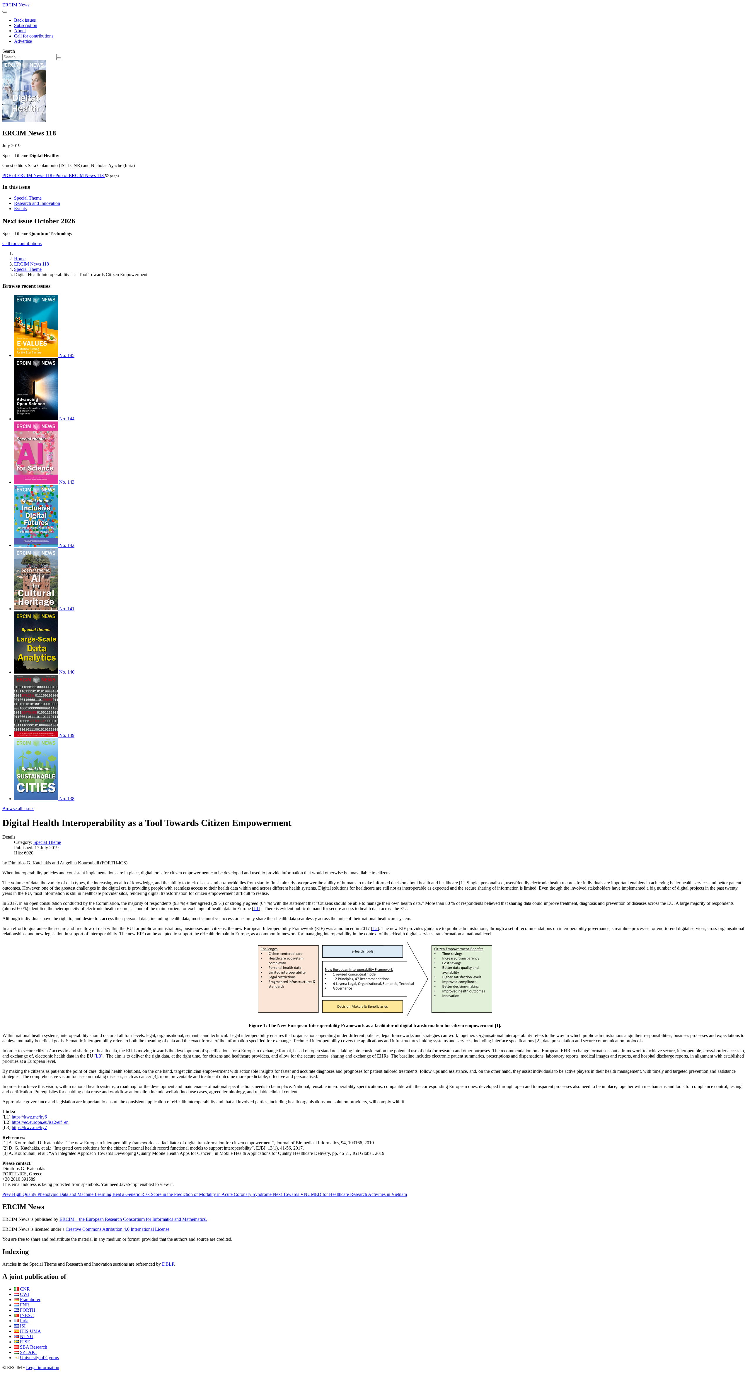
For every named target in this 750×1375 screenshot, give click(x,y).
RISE (25, 1341)
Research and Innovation (37, 203)
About (20, 30)
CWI (24, 1294)
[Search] (59, 58)
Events (20, 208)
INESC (27, 1315)
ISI (22, 1325)
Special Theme (28, 198)
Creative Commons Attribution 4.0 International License (117, 1229)
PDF (27, 175)
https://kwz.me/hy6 (29, 1116)
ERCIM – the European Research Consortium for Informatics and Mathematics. (133, 1219)
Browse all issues (18, 808)
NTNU (26, 1336)
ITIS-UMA (30, 1331)
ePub (78, 175)
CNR (25, 1288)
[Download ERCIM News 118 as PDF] (24, 120)
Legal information (42, 1367)
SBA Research (33, 1347)
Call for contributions (33, 35)
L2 (375, 928)
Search (8, 51)
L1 (256, 908)
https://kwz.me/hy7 (29, 1127)
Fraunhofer (30, 1299)
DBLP (168, 1264)
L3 (98, 1055)
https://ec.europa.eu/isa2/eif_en (40, 1122)
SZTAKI (28, 1352)
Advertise (23, 41)
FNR (24, 1304)
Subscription (25, 25)
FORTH (27, 1310)
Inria (24, 1320)
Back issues (25, 20)
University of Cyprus (39, 1357)
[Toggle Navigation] (4, 12)
